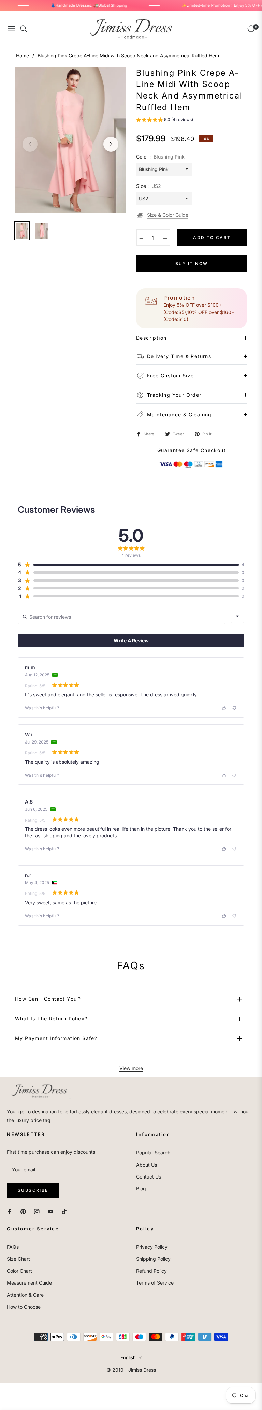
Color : (160, 157)
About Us (146, 1165)
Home (22, 55)
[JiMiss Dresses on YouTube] (50, 1210)
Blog (141, 1188)
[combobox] (237, 616)
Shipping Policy (153, 1259)
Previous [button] (30, 144)
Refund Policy (151, 1271)
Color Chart (19, 1271)
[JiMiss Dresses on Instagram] (37, 1210)
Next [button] (110, 144)
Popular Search (153, 1152)
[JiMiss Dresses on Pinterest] (23, 1210)
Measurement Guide (29, 1283)
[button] (164, 120)
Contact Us (148, 1177)
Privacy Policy (152, 1247)
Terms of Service (155, 1283)
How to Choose (24, 1307)
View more (131, 1068)
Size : (148, 186)
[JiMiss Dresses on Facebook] (9, 1210)
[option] (70, 140)
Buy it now (191, 263)
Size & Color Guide (167, 215)
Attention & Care (25, 1295)
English (128, 1357)
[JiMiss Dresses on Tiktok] (65, 1210)
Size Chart (18, 1259)
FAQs (13, 1247)
